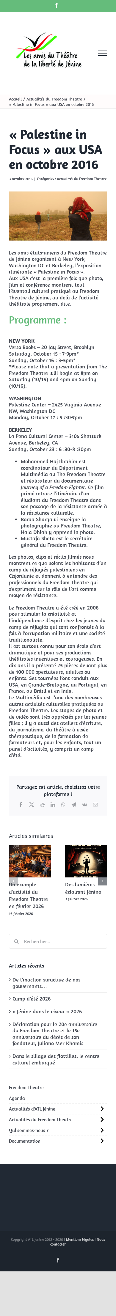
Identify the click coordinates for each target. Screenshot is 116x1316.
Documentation (24, 1141)
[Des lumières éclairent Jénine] (86, 848)
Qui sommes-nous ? (28, 1130)
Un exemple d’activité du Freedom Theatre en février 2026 (28, 895)
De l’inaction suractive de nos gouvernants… (46, 983)
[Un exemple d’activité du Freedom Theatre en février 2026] (30, 848)
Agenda (17, 1098)
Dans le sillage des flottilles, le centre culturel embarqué (55, 1059)
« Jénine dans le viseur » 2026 (47, 1011)
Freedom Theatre (26, 1087)
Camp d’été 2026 (31, 998)
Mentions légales (80, 1239)
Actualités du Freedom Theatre (81, 178)
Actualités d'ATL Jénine (32, 1109)
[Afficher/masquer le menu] (102, 53)
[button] (13, 881)
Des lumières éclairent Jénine (83, 888)
